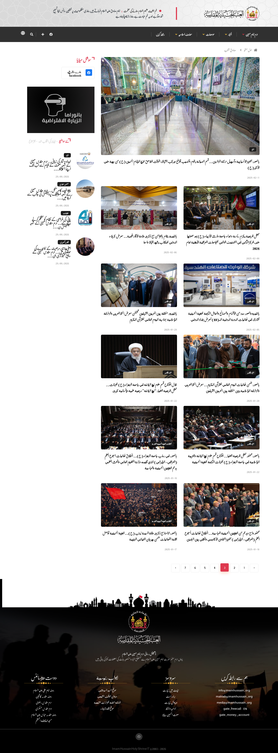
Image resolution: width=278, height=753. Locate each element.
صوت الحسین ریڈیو (171, 714)
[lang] (22, 34)
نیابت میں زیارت (171, 690)
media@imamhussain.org (234, 702)
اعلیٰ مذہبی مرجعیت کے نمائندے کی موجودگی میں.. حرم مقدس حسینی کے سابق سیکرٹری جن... (51, 252)
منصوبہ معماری (64, 184)
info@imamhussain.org (234, 690)
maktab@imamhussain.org (234, 696)
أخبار (230, 34)
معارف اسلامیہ (185, 34)
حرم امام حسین (251, 34)
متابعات (66, 213)
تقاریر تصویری (64, 242)
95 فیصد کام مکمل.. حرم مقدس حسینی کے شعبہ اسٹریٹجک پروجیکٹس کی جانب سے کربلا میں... (49, 194)
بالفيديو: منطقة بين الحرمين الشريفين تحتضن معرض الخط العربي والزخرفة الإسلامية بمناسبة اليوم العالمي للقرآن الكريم (140, 316)
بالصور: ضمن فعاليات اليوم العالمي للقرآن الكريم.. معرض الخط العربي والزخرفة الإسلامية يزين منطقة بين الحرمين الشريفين (222, 387)
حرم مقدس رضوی (44, 702)
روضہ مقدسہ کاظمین (44, 696)
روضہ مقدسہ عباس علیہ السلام (43, 714)
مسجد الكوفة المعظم (43, 720)
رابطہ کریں (160, 34)
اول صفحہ (248, 50)
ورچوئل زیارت (170, 702)
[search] (31, 34)
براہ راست (170, 696)
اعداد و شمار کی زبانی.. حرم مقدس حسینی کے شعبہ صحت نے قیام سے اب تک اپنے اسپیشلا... (50, 165)
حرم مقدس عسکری (43, 708)
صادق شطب (230, 50)
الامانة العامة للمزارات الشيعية (107, 702)
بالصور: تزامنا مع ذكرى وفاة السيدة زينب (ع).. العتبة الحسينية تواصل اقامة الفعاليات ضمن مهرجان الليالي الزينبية (140, 536)
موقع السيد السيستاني (107, 690)
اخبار (253, 149)
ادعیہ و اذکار (170, 708)
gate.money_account (234, 714)
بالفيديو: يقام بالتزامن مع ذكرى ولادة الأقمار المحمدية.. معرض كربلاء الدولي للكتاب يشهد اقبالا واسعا (143, 239)
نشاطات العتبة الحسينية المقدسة (162, 444)
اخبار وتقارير (250, 224)
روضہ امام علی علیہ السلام (43, 690)
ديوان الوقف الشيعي (107, 696)
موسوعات (210, 34)
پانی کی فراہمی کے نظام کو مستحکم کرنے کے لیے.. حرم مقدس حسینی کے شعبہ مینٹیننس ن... (50, 223)
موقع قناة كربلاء (107, 708)
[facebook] (51, 34)
